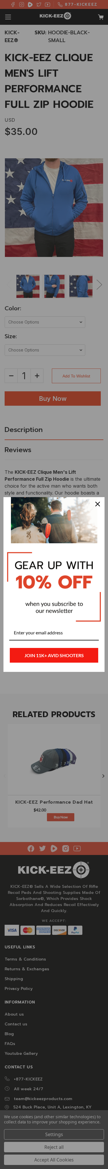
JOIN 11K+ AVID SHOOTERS (54, 655)
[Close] (98, 504)
